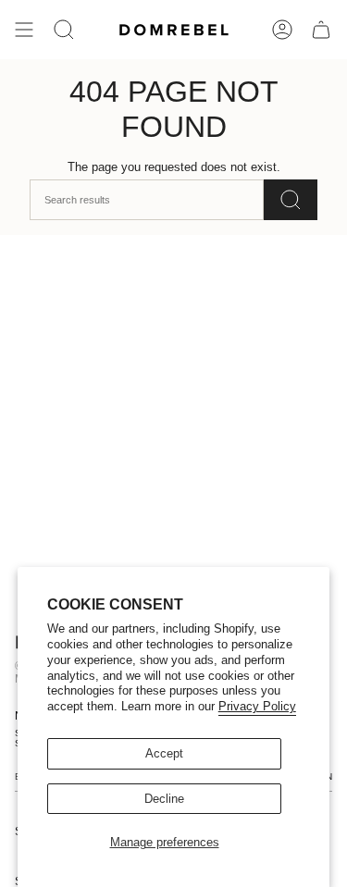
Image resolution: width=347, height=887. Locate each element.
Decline (164, 799)
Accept (164, 753)
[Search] (290, 199)
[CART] (321, 29)
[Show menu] (24, 29)
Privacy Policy (257, 706)
